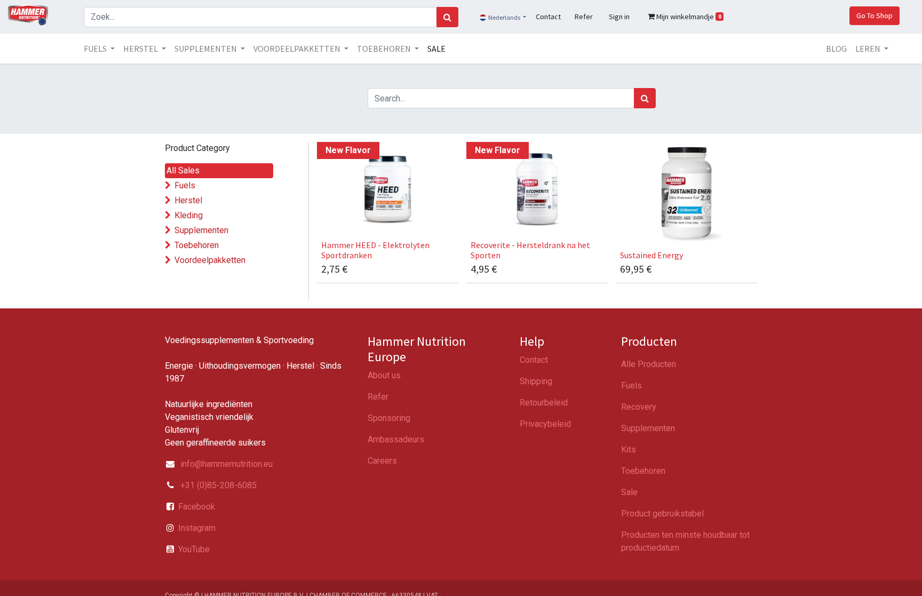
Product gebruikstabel (662, 513)
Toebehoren (196, 245)
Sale (629, 492)
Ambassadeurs (396, 439)
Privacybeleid (545, 424)
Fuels (184, 185)
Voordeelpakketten (209, 260)
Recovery (638, 407)
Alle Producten (648, 364)
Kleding (188, 215)
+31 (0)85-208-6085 (217, 485)
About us (384, 375)
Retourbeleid (544, 403)
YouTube (194, 549)
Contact (534, 360)
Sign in (619, 16)
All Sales (183, 170)
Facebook (196, 507)
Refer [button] (584, 16)
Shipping (536, 381)
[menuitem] (436, 48)
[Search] (645, 98)
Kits (628, 449)
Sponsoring (389, 418)
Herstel (188, 200)
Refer (378, 397)
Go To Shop (874, 15)
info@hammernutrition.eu (226, 464)
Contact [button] (548, 16)
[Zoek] (447, 17)
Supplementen (201, 230)
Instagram (197, 528)
